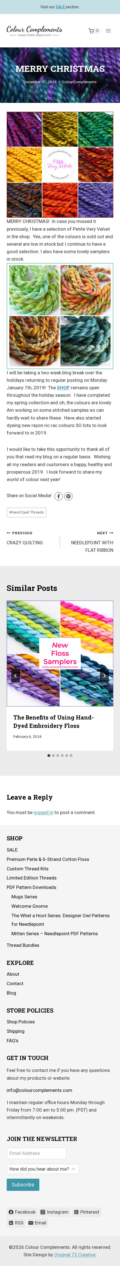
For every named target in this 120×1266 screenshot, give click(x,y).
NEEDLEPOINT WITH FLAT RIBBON (92, 542)
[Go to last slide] (15, 675)
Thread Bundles (23, 945)
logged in (43, 812)
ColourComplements (79, 82)
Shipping (16, 1031)
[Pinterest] (68, 496)
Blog (11, 993)
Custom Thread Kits (28, 868)
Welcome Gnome (29, 906)
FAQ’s (12, 1040)
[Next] (104, 675)
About (13, 974)
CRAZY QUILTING (25, 538)
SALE (12, 850)
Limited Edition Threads (32, 878)
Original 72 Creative (74, 1254)
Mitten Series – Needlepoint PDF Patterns (54, 933)
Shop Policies (21, 1022)
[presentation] (60, 653)
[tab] (48, 755)
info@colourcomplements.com (39, 1090)
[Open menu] (108, 31)
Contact (15, 983)
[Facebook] (58, 496)
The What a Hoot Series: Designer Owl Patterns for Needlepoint (60, 920)
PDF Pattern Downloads (31, 887)
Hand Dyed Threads (26, 512)
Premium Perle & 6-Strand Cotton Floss (48, 859)
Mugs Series (24, 896)
